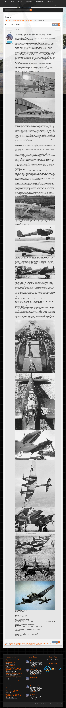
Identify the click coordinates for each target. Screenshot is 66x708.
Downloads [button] (29, 1)
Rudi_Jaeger (27, 644)
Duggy (9, 29)
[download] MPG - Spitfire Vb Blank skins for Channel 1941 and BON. (13, 691)
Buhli (14, 643)
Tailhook (31, 644)
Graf (29, 643)
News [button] (12, 1)
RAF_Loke (23, 644)
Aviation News (33, 669)
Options (57, 29)
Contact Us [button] (50, 1)
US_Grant (39, 644)
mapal (57, 643)
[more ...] (10, 678)
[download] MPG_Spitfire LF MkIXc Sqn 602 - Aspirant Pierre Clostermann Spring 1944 (13, 669)
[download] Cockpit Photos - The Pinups (13, 659)
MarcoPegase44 (8, 644)
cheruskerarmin (18, 643)
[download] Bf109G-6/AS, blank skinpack (13, 676)
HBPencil (37, 643)
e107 (43, 703)
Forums (10, 20)
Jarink (44, 643)
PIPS (20, 644)
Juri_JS (51, 643)
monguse (13, 644)
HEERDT (41, 643)
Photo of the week (34, 660)
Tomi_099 (35, 644)
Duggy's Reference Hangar (18, 20)
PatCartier (17, 644)
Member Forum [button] (39, 1)
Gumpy (31, 643)
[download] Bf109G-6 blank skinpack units (14, 673)
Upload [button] (20, 1)
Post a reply (55, 24)
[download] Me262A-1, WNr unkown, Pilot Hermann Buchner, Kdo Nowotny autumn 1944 (13, 695)
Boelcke (11, 643)
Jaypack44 (47, 643)
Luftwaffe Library (29, 20)
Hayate (34, 643)
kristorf (54, 643)
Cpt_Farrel (23, 643)
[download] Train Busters (10, 665)
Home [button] (6, 1)
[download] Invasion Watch (11, 662)
